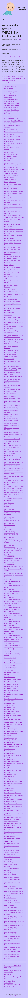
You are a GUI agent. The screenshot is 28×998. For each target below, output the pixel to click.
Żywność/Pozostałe (10, 898)
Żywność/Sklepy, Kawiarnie (12, 936)
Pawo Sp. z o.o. (8, 974)
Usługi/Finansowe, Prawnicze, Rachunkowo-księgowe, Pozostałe (13, 690)
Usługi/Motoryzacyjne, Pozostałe (13, 731)
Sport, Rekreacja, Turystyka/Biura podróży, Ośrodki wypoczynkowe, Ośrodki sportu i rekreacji (14, 492)
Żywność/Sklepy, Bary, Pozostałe (13, 925)
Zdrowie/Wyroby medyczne (12, 857)
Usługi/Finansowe (9, 677)
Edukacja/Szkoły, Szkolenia (12, 249)
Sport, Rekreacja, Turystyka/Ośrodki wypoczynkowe (9, 525)
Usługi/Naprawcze (9, 742)
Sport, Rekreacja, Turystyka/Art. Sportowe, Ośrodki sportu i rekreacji (13, 447)
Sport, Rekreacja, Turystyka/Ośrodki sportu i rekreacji (12, 504)
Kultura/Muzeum (9, 312)
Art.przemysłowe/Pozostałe (12, 116)
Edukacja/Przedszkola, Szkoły (12, 204)
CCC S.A (6, 82)
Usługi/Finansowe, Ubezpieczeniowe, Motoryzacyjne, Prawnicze (11, 709)
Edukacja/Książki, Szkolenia (12, 152)
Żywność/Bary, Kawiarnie (11, 862)
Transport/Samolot (9, 665)
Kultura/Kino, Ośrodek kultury (12, 301)
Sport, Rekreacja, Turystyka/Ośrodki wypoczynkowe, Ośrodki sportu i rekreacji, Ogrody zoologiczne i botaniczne (13, 548)
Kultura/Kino (7, 296)
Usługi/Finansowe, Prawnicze (12, 682)
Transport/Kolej (8, 660)
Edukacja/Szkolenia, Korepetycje (13, 229)
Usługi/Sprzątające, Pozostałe (13, 838)
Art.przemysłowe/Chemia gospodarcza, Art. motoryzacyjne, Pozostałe (11, 101)
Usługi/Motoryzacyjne (10, 729)
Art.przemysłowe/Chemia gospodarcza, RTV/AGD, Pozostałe (11, 111)
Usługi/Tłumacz (8, 841)
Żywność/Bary (8, 859)
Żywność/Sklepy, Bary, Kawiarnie (13, 910)
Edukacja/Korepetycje (10, 129)
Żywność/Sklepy (9, 905)
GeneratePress (14, 995)
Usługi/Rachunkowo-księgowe (13, 804)
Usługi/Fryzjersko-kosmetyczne (13, 722)
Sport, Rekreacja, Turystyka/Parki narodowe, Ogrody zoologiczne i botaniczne (13, 575)
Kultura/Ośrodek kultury (11, 320)
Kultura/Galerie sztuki (10, 292)
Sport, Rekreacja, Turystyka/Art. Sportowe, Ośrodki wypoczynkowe (13, 453)
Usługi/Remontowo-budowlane (13, 810)
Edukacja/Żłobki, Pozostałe (12, 267)
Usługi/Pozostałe (9, 788)
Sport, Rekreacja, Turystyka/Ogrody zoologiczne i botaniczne (13, 498)
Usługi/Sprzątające (9, 836)
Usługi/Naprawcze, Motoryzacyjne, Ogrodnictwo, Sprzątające (12, 755)
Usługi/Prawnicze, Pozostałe (12, 793)
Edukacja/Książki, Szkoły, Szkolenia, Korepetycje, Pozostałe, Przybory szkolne (12, 173)
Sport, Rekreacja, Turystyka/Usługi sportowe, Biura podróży (13, 585)
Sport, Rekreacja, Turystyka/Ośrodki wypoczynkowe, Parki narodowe (13, 564)
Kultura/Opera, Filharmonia (12, 317)
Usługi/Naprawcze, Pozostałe (12, 768)
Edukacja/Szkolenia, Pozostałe (13, 235)
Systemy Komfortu (22, 8)
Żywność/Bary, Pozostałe (11, 877)
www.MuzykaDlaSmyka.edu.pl (11, 57)
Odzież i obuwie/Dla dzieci (12, 439)
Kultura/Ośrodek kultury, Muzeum (13, 339)
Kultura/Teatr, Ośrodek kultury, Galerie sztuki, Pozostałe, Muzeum (13, 381)
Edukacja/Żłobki (8, 265)
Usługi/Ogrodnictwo (10, 779)
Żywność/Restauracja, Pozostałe (13, 903)
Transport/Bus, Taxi (10, 658)
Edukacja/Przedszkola (10, 188)
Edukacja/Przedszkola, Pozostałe (13, 191)
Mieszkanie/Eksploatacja (11, 407)
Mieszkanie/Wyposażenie (11, 425)
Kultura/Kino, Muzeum (10, 299)
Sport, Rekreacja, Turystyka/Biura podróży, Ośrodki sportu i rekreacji (14, 482)
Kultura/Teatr (8, 364)
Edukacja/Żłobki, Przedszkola (12, 270)
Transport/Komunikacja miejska (13, 663)
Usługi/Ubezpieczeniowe (11, 843)
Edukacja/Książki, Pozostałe (12, 137)
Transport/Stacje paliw (10, 667)
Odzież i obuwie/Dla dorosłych (13, 432)
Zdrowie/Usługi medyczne (11, 850)
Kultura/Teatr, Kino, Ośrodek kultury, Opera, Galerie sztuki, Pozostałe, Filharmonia (12, 368)
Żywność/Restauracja (10, 900)
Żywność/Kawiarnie (10, 886)
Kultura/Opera (8, 315)
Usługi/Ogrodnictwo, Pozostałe (13, 781)
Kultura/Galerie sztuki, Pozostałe (13, 294)
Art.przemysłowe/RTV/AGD (12, 118)
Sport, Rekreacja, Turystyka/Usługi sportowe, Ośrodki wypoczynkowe (12, 621)
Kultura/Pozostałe (9, 359)
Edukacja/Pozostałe (10, 182)
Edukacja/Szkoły (9, 238)
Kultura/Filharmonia (9, 289)
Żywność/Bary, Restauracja (12, 879)
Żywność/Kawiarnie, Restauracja (13, 891)
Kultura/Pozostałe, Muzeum (12, 361)
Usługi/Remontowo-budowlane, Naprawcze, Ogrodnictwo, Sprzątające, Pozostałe (13, 819)
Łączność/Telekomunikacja (12, 398)
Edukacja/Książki (9, 134)
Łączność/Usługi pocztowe (12, 405)
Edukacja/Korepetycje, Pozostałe (13, 76)
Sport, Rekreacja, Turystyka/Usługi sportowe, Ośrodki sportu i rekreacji (12, 607)
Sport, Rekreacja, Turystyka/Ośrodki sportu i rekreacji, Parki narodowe (12, 518)
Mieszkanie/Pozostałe (10, 423)
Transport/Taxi (8, 670)
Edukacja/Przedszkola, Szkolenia (13, 198)
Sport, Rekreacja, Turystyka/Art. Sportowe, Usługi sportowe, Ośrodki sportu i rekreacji (13, 464)
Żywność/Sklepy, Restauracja (12, 954)
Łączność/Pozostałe (10, 396)
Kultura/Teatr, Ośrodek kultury (13, 376)
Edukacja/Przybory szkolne (12, 224)
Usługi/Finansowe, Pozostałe (12, 679)
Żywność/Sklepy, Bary (10, 907)
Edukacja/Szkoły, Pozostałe (12, 247)
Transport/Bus (8, 651)
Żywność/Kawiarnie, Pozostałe (13, 888)
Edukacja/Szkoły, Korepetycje (12, 240)
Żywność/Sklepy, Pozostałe (12, 951)
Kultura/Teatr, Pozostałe (11, 393)
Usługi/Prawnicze (9, 790)
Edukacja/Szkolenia (10, 226)
